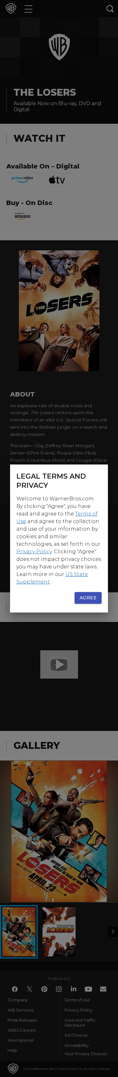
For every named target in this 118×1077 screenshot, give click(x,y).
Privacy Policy (34, 552)
